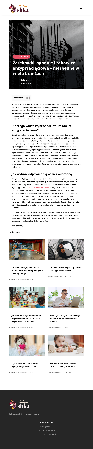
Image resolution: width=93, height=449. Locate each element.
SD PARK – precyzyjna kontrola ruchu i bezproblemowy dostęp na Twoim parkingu (27, 270)
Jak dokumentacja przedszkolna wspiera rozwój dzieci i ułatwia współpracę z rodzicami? (26, 318)
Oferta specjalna (21, 56)
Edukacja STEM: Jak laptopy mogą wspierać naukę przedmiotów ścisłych (65, 318)
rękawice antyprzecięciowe (38, 187)
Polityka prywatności (47, 434)
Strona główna (45, 426)
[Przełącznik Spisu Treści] (26, 98)
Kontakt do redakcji (47, 430)
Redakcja (22, 279)
